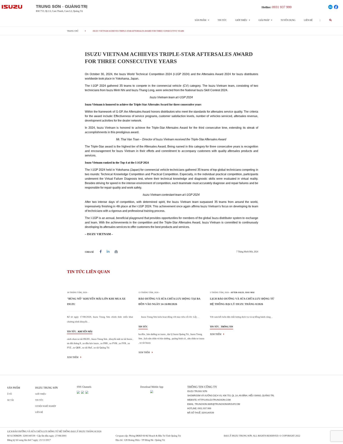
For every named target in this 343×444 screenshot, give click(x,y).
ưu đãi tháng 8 (74, 343)
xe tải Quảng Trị (101, 347)
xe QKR (77, 347)
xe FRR (104, 343)
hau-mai (249, 292)
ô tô (9, 394)
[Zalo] (330, 6)
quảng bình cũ (179, 338)
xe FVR (122, 343)
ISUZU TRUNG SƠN (46, 387)
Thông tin (227, 326)
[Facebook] (336, 6)
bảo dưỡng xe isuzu (156, 334)
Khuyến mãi (85, 331)
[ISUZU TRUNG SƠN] (12, 7)
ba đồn (141, 334)
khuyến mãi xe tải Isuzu (120, 339)
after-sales (237, 292)
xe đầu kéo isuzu (91, 343)
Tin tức (222, 20)
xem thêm (73, 357)
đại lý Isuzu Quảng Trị (178, 334)
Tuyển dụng (288, 20)
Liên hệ (308, 20)
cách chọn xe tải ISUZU (78, 339)
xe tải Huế (87, 347)
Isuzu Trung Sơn (99, 339)
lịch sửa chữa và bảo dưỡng (157, 338)
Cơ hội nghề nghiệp (45, 406)
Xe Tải (10, 400)
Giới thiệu (40, 394)
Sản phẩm (13, 387)
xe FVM (113, 343)
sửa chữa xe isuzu (195, 338)
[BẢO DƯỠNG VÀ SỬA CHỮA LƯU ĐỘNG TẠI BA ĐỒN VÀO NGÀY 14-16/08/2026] (171, 284)
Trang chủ (72, 31)
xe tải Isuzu (145, 342)
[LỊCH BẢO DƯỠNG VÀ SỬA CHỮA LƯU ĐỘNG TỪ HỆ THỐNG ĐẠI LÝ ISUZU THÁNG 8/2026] (243, 284)
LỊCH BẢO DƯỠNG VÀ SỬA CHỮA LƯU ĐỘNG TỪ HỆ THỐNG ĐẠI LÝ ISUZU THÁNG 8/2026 (54, 431)
